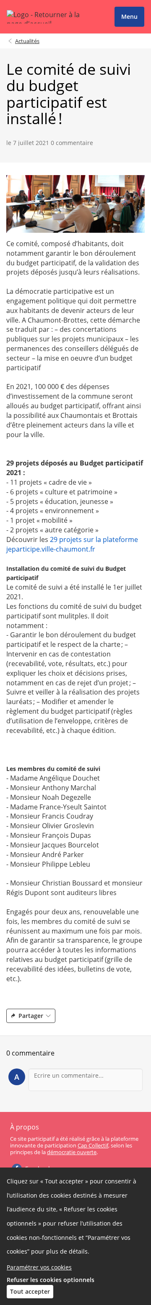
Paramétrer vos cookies (39, 1267)
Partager (30, 1016)
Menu (129, 16)
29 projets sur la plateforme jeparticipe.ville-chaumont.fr (72, 544)
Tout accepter (30, 1291)
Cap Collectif (93, 1145)
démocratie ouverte (71, 1152)
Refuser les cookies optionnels (50, 1280)
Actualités (27, 41)
